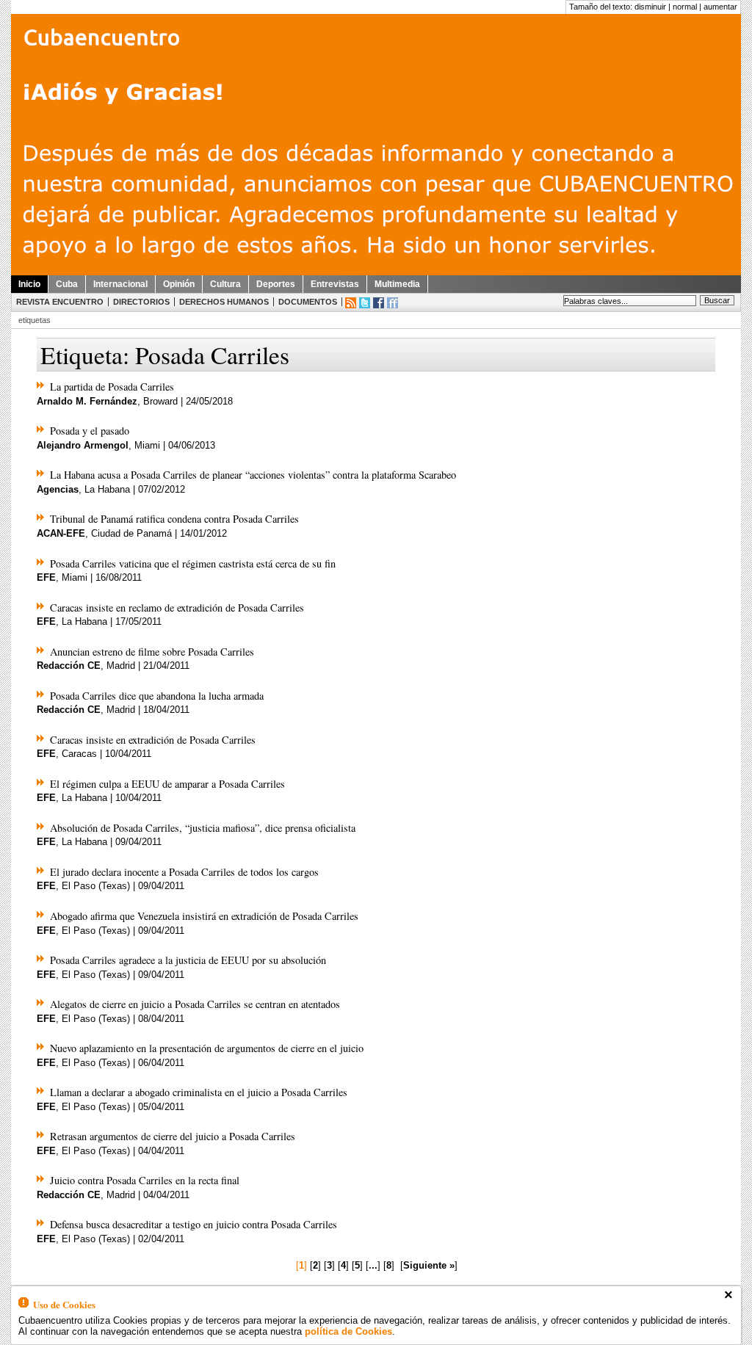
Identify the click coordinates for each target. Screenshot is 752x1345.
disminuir (650, 6)
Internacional (120, 284)
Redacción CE (69, 665)
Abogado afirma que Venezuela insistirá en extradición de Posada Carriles (204, 916)
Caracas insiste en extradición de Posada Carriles (153, 740)
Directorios (141, 301)
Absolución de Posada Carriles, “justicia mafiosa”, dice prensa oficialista (202, 828)
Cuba (67, 284)
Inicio (29, 284)
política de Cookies (348, 1331)
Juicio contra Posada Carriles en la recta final (144, 1180)
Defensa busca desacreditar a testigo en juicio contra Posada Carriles (193, 1224)
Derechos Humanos (224, 301)
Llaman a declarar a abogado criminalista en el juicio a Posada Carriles (198, 1092)
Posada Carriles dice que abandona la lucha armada (157, 696)
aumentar (720, 6)
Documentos (307, 301)
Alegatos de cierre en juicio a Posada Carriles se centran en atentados (195, 1004)
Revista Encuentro (60, 301)
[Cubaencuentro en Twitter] (365, 302)
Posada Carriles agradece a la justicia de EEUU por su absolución (188, 960)
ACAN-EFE (61, 533)
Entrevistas (335, 284)
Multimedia (397, 284)
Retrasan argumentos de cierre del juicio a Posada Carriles (172, 1136)
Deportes (275, 284)
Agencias (58, 489)
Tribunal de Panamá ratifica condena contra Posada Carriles (174, 519)
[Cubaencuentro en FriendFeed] (393, 302)
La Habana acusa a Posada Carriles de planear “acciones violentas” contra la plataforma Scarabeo (253, 475)
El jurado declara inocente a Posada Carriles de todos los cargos (184, 872)
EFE (46, 577)
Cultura (225, 284)
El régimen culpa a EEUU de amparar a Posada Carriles (167, 784)
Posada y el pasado (89, 431)
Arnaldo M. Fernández (87, 401)
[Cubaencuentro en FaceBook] (379, 302)
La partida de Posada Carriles (112, 387)
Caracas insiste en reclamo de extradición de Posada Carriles (177, 608)
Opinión (179, 284)
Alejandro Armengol (83, 445)
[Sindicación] (351, 302)
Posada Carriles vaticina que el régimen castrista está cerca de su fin (193, 563)
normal (685, 6)
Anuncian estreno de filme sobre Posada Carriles (152, 652)
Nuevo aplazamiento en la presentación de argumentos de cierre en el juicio (207, 1048)
